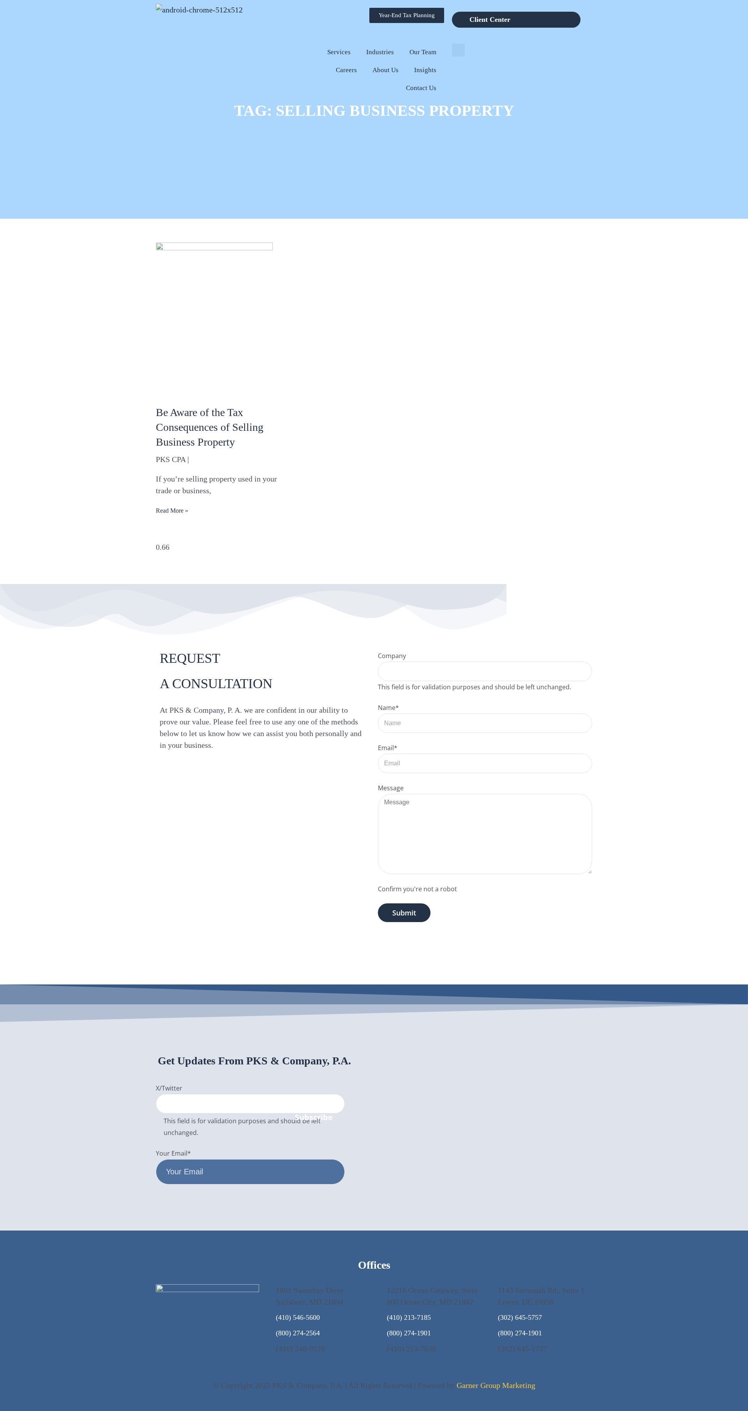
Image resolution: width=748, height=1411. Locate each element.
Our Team (422, 52)
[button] (458, 50)
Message (391, 788)
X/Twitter (169, 1088)
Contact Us (421, 88)
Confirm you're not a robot (417, 889)
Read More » (172, 510)
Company (392, 656)
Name (388, 707)
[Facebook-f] (547, 1118)
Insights (425, 70)
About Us (385, 70)
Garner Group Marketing (496, 1385)
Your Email (173, 1153)
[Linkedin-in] (584, 1118)
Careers (346, 70)
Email (387, 748)
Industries (380, 52)
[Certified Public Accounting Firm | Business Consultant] (199, 9)
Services (339, 52)
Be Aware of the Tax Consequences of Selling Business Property (209, 427)
